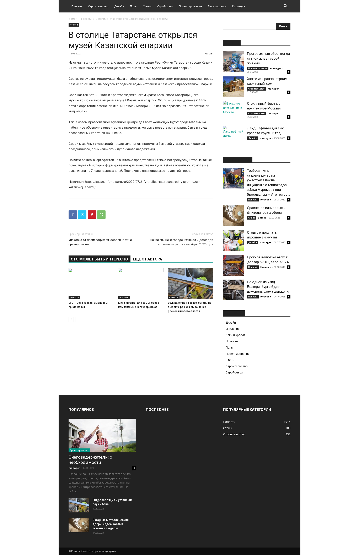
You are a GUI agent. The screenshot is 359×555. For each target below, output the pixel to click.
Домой (73, 19)
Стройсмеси (165, 6)
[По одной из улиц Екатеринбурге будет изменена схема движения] (233, 290)
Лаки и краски (217, 6)
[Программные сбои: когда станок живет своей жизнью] (233, 61)
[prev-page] (71, 319)
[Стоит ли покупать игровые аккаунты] (233, 240)
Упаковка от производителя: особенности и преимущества (100, 242)
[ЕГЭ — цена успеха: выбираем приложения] (91, 283)
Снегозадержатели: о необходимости (90, 460)
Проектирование (190, 6)
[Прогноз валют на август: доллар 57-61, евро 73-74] (233, 265)
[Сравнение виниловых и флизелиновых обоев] (233, 215)
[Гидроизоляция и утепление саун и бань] (79, 505)
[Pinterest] (92, 214)
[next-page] (77, 319)
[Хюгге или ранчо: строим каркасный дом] (233, 86)
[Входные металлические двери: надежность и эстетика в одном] (79, 525)
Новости (86, 19)
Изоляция (238, 6)
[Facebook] (73, 214)
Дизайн (119, 6)
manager (275, 68)
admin (262, 217)
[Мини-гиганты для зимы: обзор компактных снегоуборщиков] (141, 283)
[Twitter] (82, 214)
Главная (76, 6)
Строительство (98, 6)
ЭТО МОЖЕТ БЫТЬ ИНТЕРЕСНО (99, 259)
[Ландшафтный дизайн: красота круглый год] (233, 136)
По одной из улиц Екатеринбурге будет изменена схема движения (268, 286)
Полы (133, 6)
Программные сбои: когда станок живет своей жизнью (268, 58)
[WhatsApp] (101, 214)
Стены (147, 6)
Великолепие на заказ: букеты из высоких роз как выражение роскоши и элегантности (189, 307)
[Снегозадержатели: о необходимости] (102, 435)
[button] (285, 7)
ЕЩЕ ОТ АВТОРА (147, 259)
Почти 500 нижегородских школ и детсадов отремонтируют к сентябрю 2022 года (181, 242)
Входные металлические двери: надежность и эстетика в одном (111, 524)
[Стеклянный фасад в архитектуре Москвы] (233, 111)
